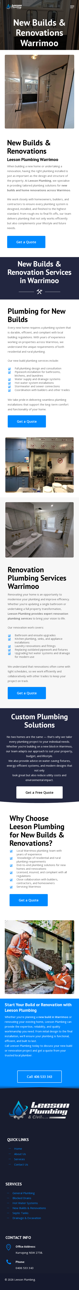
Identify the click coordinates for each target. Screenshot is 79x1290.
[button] (72, 7)
